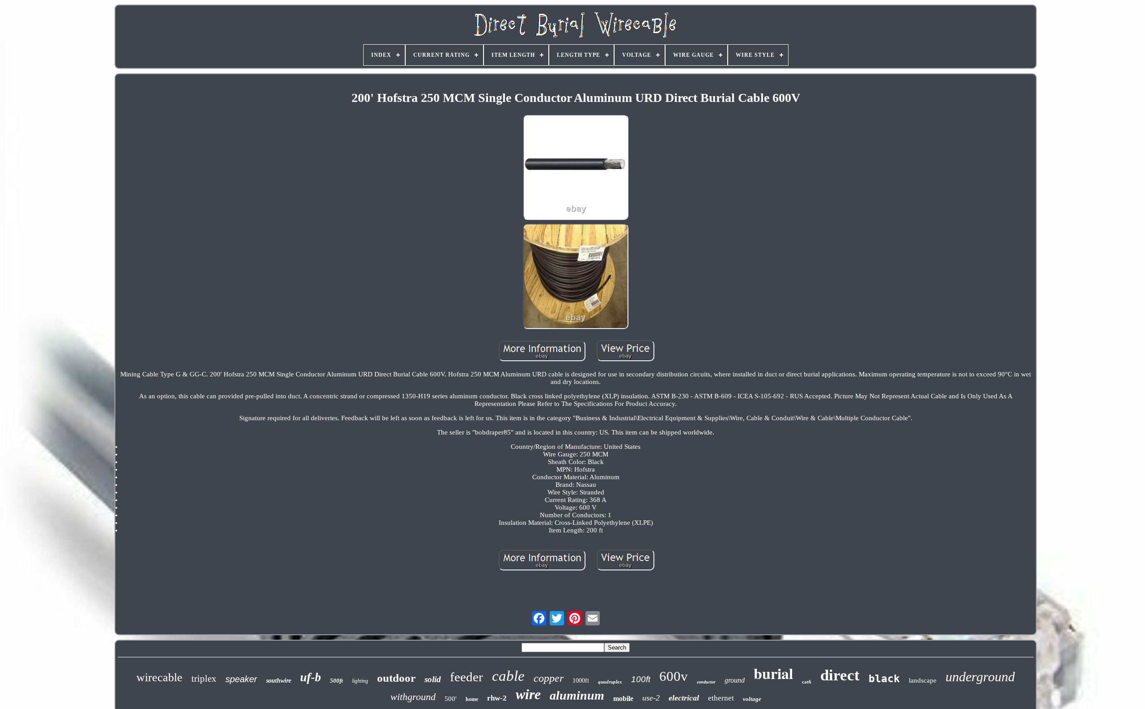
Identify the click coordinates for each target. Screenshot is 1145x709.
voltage (752, 699)
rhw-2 (497, 698)
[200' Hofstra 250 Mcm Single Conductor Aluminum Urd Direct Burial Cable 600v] (575, 168)
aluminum (577, 695)
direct (840, 675)
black (884, 678)
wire (528, 694)
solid (432, 679)
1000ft (580, 680)
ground (735, 680)
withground (413, 696)
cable (508, 676)
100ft (640, 679)
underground (980, 676)
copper (549, 678)
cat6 (806, 681)
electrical (684, 697)
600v (673, 676)
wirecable (159, 677)
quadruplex (610, 681)
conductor (706, 681)
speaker (241, 679)
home (472, 699)
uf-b (310, 677)
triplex (203, 678)
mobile (623, 698)
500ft (336, 680)
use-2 (651, 697)
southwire (278, 680)
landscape (923, 680)
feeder (466, 677)
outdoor (396, 678)
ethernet (721, 698)
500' (451, 698)
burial (773, 673)
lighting (360, 681)
